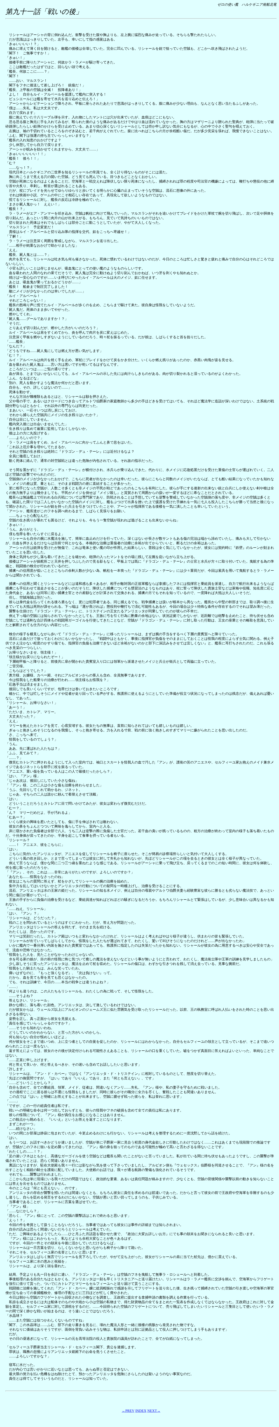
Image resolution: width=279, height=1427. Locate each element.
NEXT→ (153, 1411)
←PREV (128, 1411)
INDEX (140, 1411)
